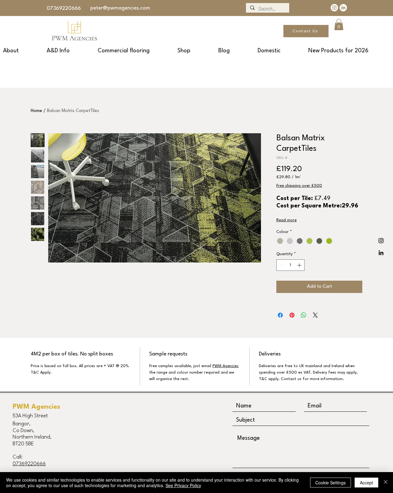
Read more (286, 220)
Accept (366, 482)
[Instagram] (334, 7)
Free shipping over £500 (299, 186)
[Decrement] (281, 265)
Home (36, 111)
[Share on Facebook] (280, 315)
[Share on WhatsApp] (303, 315)
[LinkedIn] (343, 7)
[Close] (385, 482)
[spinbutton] (290, 265)
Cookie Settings (330, 482)
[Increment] (300, 265)
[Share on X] (315, 315)
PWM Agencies (225, 366)
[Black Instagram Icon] (381, 240)
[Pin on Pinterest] (292, 315)
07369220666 (64, 8)
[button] (339, 24)
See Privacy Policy (183, 485)
